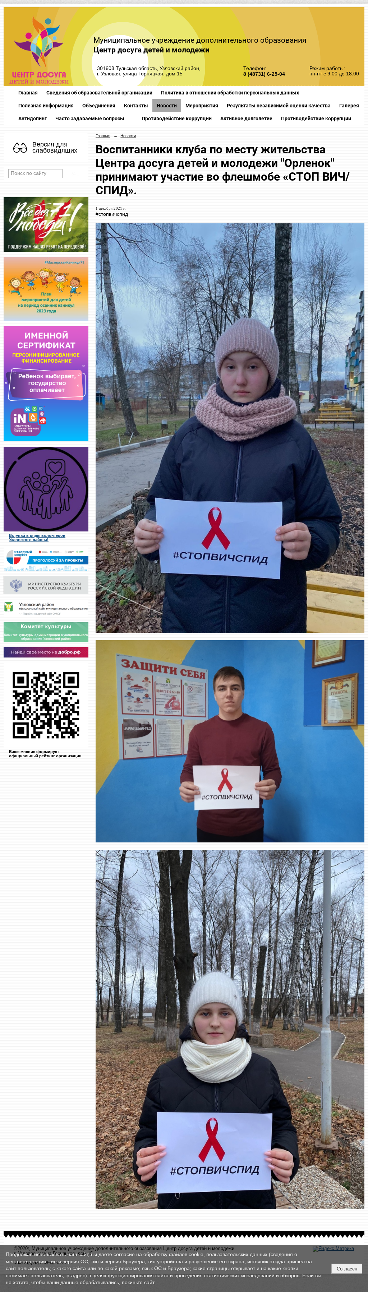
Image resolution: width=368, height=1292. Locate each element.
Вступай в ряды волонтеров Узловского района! (37, 537)
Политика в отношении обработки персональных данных (230, 93)
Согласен (347, 1269)
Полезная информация (46, 105)
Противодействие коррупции (177, 118)
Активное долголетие (246, 118)
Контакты (136, 105)
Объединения (98, 105)
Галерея (349, 105)
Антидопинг (32, 118)
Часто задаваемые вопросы (89, 118)
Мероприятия (201, 105)
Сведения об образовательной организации (99, 93)
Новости (167, 105)
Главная (28, 93)
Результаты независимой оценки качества (279, 105)
